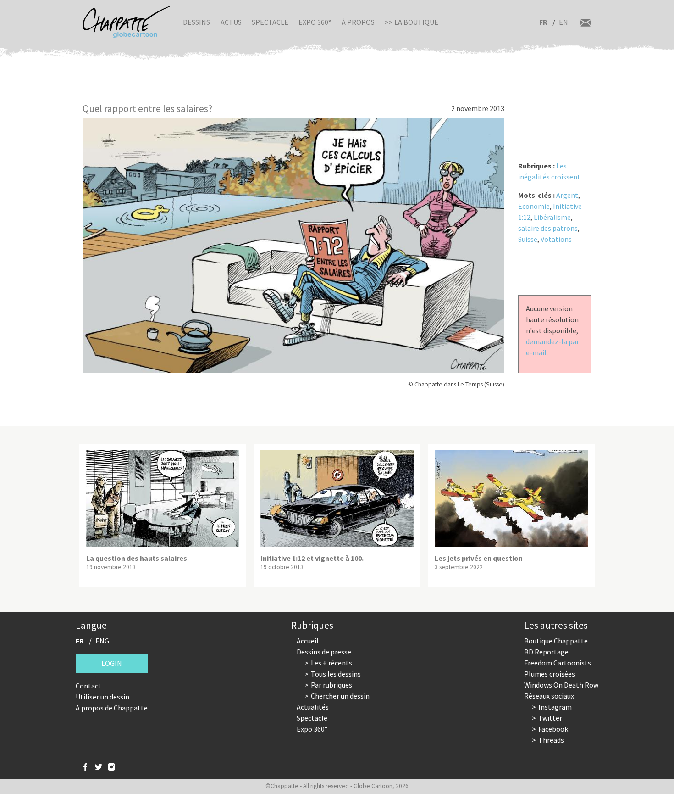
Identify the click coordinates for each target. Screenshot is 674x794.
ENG (102, 640)
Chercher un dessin (340, 695)
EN (563, 22)
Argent (567, 195)
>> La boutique (411, 22)
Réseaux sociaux (549, 695)
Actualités (313, 706)
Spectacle (270, 22)
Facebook (553, 728)
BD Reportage (546, 651)
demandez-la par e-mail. (552, 347)
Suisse (527, 239)
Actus (231, 22)
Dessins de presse (324, 651)
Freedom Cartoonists (557, 662)
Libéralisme (552, 217)
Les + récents (331, 662)
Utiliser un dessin (102, 696)
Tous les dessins (336, 673)
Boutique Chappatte (556, 640)
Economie (534, 206)
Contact (88, 685)
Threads (551, 739)
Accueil (308, 640)
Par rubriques (331, 684)
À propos (358, 22)
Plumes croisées (549, 673)
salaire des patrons (548, 228)
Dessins (196, 22)
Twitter (550, 717)
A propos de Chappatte (112, 707)
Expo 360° (314, 22)
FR (543, 22)
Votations (556, 239)
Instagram (555, 706)
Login (111, 663)
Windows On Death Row (561, 684)
